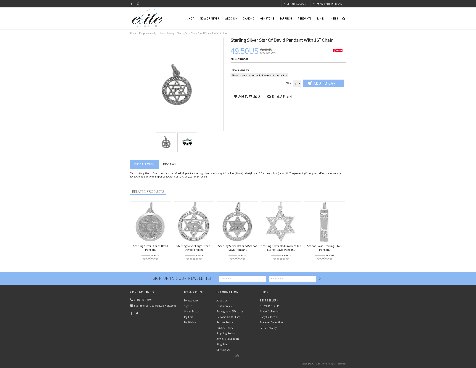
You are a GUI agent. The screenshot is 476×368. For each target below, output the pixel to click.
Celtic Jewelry (268, 328)
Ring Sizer (222, 344)
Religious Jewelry (148, 33)
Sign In (188, 306)
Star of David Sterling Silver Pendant (324, 247)
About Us (222, 300)
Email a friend (281, 96)
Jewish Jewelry (167, 33)
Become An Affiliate (228, 317)
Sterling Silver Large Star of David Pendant (194, 247)
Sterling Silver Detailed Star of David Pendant (237, 247)
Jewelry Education (227, 338)
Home (133, 33)
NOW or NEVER (209, 18)
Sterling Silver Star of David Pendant (150, 247)
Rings (321, 18)
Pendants (304, 18)
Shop (190, 18)
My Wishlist (191, 322)
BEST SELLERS (269, 300)
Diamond (248, 18)
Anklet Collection (270, 311)
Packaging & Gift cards (230, 311)
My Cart (188, 317)
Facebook (131, 3)
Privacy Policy (224, 328)
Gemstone (267, 18)
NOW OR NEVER (269, 306)
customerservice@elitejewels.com (155, 305)
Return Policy (224, 322)
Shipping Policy (225, 333)
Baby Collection (269, 317)
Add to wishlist (249, 96)
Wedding (231, 18)
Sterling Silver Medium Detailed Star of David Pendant (281, 247)
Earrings (286, 18)
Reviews (169, 164)
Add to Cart (325, 83)
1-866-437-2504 (143, 299)
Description (144, 164)
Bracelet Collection (271, 322)
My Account (191, 300)
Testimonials (224, 306)
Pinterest (138, 3)
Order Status (192, 311)
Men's (334, 18)
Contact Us (223, 349)
